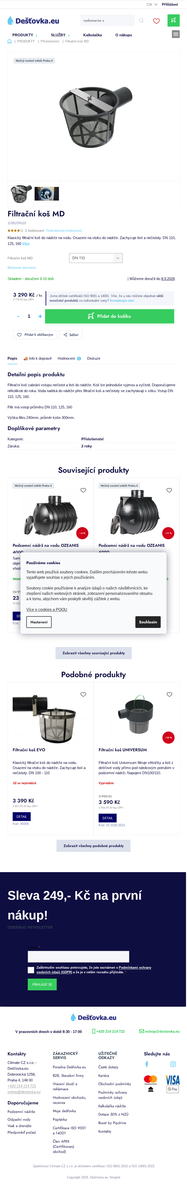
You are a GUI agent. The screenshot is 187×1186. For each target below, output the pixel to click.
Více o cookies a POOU (45, 609)
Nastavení (37, 622)
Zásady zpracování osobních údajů (138, 646)
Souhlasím (146, 622)
